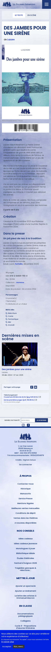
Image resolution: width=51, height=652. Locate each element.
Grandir (11, 325)
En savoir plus (7, 642)
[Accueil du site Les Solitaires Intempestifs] (26, 4)
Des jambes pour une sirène (16, 369)
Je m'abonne (41, 420)
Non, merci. (18, 647)
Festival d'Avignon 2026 (25, 563)
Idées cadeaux (26, 538)
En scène (32, 15)
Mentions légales (25, 503)
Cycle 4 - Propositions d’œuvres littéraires (25, 626)
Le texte (19, 15)
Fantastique (13, 319)
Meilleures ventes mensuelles (25, 508)
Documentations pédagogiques (25, 614)
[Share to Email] (35, 387)
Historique (25, 488)
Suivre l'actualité (12, 420)
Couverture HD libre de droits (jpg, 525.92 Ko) (21, 397)
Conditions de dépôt (26, 513)
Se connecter (25, 464)
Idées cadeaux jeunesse (25, 543)
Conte (10, 316)
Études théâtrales (25, 558)
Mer (9, 322)
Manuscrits (25, 493)
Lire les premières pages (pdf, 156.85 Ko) (19, 400)
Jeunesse (20, 282)
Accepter (6, 646)
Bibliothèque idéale (25, 553)
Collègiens (25, 621)
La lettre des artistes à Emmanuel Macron (25, 596)
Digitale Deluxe (29, 460)
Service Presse (25, 498)
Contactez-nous (25, 484)
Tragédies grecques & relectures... (25, 569)
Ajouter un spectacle (26, 586)
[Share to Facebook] (31, 387)
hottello (19, 264)
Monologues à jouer (25, 548)
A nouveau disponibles (25, 523)
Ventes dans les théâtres (26, 518)
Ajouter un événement (25, 591)
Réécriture (12, 313)
